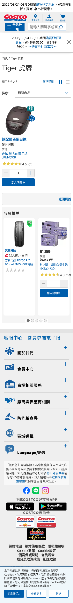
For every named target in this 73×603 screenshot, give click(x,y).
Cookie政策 (26, 551)
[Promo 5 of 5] (45, 320)
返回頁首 (65, 199)
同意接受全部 (15, 593)
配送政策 (49, 559)
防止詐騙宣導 (55, 473)
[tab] (36, 350)
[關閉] (69, 42)
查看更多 (36, 593)
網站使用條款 (35, 546)
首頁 (5, 58)
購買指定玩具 (45, 4)
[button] (62, 27)
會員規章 (48, 555)
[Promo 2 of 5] (32, 320)
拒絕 (58, 593)
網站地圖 (15, 546)
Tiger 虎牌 (17, 58)
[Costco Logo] (15, 17)
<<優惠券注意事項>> (42, 47)
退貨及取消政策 (28, 559)
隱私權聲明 (56, 546)
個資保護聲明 (28, 555)
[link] (18, 135)
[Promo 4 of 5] (40, 320)
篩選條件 (48, 82)
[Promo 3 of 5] (36, 320)
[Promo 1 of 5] (28, 320)
